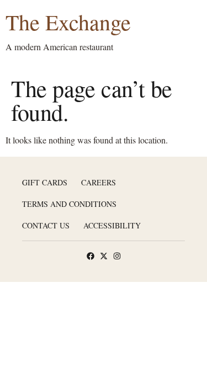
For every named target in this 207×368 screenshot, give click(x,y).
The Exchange (68, 21)
